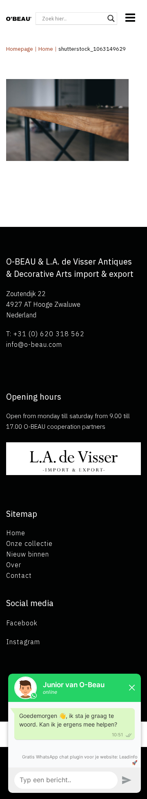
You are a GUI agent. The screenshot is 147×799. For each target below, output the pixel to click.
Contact (19, 575)
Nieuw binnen (27, 554)
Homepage (19, 48)
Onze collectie (29, 543)
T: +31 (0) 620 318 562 (45, 334)
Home (45, 48)
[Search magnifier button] (111, 18)
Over (13, 565)
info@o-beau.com (34, 344)
